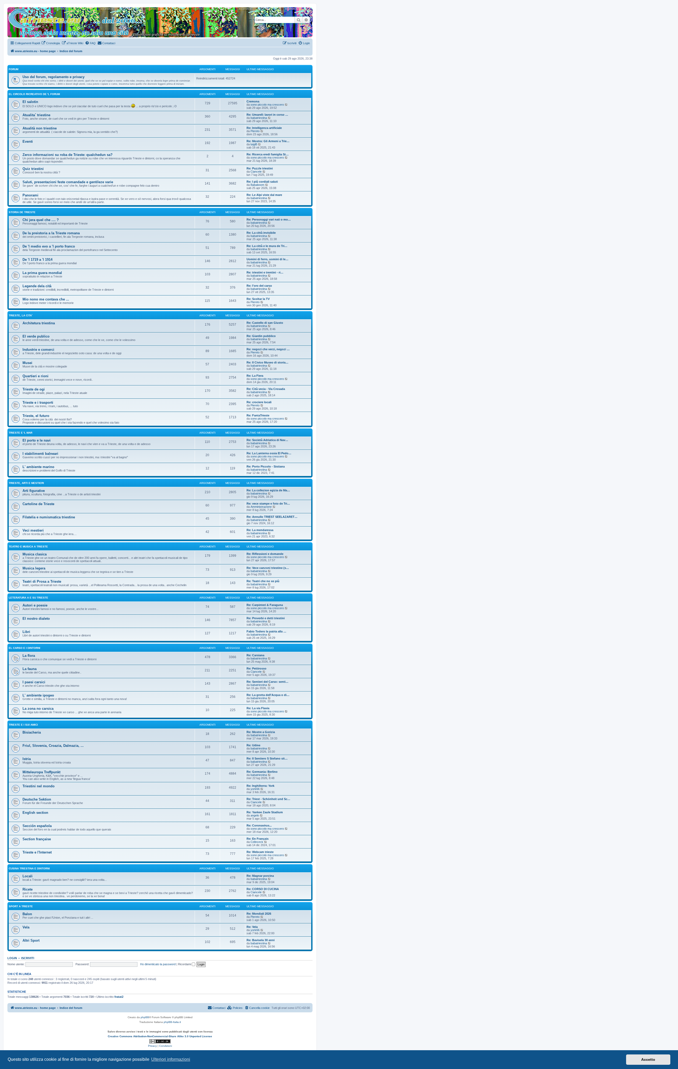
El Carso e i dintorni (24, 647)
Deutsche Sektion (37, 799)
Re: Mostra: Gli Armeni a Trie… (268, 141)
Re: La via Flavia (258, 708)
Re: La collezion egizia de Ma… (268, 490)
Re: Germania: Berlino (262, 771)
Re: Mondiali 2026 (259, 913)
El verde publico (36, 336)
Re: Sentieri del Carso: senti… (267, 681)
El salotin (30, 102)
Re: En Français (258, 838)
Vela (26, 927)
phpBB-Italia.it (172, 1022)
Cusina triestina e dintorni (29, 868)
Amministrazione (261, 506)
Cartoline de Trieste (38, 504)
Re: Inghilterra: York (260, 785)
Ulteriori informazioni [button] (170, 1059)
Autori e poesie (35, 605)
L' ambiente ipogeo (38, 695)
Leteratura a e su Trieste (28, 597)
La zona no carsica (38, 709)
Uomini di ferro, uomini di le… (267, 259)
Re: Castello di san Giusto (265, 322)
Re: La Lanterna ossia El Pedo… (269, 453)
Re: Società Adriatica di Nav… (267, 440)
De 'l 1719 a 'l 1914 (37, 260)
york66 (255, 788)
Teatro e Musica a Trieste (28, 546)
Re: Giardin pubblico (261, 336)
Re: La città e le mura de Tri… (267, 246)
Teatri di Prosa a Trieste (42, 581)
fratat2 (118, 996)
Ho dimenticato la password (158, 964)
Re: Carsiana (255, 655)
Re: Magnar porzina (260, 875)
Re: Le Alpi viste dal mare (264, 194)
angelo (255, 815)
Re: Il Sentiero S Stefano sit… (267, 758)
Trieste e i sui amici (23, 724)
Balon (27, 914)
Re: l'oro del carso (259, 285)
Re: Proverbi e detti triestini (266, 618)
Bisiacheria (32, 732)
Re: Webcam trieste (260, 852)
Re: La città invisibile (261, 232)
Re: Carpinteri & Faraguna (265, 605)
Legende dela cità (37, 286)
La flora (29, 656)
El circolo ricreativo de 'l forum (34, 94)
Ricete (28, 889)
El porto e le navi (37, 440)
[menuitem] (50, 43)
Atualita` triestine (36, 115)
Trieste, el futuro (36, 416)
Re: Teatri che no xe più (263, 581)
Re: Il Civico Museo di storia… (267, 362)
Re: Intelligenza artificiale (264, 127)
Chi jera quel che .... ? (41, 220)
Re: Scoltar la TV (258, 298)
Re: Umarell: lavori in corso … (267, 114)
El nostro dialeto (36, 619)
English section (35, 813)
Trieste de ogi (34, 389)
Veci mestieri (33, 530)
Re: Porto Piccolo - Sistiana (266, 466)
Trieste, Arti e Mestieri (26, 483)
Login (12, 958)
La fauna (30, 669)
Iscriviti (27, 958)
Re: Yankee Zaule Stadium (265, 812)
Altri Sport (31, 940)
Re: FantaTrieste (258, 415)
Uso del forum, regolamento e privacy (53, 77)
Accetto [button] (648, 1059)
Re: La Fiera (255, 375)
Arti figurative (34, 491)
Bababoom (257, 184)
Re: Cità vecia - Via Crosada (266, 388)
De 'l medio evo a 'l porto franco (49, 246)
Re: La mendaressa (260, 530)
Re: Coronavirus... (259, 825)
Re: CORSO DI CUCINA (263, 889)
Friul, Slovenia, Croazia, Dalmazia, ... (53, 746)
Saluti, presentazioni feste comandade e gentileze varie (68, 182)
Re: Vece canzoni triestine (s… (268, 567)
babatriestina (259, 117)
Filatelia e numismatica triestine (49, 517)
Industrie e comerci (38, 350)
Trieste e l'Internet (37, 852)
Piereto (255, 131)
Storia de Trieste (22, 212)
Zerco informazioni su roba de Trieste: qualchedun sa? (68, 155)
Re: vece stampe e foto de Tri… (268, 503)
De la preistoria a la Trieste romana (51, 233)
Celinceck (257, 841)
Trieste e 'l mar (20, 432)
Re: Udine (253, 745)
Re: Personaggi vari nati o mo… (269, 219)
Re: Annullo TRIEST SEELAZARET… (272, 516)
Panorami (30, 195)
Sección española (37, 826)
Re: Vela (252, 926)
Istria (27, 759)
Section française (37, 839)
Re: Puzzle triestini (260, 168)
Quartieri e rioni (35, 376)
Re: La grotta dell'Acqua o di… (268, 695)
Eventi (28, 141)
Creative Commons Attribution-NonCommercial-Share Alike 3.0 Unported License (160, 1036)
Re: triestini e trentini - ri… (265, 272)
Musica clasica (35, 554)
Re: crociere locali (259, 402)
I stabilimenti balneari (40, 454)
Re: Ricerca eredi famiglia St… (268, 154)
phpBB (145, 1017)
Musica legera (34, 568)
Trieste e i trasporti (38, 403)
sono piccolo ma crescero (267, 104)
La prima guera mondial (42, 273)
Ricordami (185, 964)
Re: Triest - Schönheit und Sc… (268, 799)
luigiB (254, 144)
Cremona (253, 101)
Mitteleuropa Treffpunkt (41, 772)
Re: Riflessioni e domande (265, 553)
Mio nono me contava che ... (46, 299)
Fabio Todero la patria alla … (266, 631)
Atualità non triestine (40, 128)
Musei (27, 363)
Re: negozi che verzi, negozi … (268, 349)
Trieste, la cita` (21, 315)
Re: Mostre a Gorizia (261, 732)
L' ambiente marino (38, 467)
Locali (28, 876)
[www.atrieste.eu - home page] (12, 10)
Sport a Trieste (21, 906)
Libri (26, 632)
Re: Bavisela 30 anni (261, 940)
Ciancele (256, 171)
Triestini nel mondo (39, 786)
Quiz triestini (33, 169)
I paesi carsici (34, 682)
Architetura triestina (39, 323)
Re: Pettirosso (256, 668)
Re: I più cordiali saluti (262, 181)
